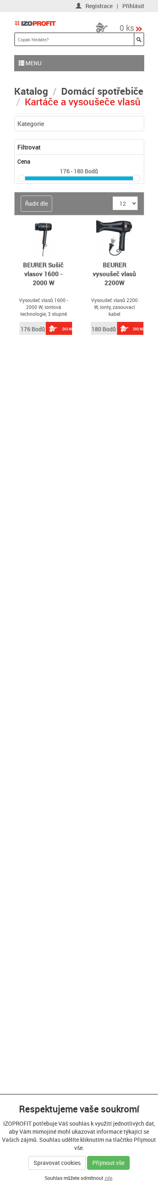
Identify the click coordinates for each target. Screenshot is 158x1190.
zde (108, 1178)
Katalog (31, 91)
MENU (32, 63)
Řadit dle (36, 203)
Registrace (99, 6)
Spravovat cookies (57, 1163)
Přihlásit (133, 6)
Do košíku (72, 329)
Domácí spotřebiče (102, 91)
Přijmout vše (108, 1163)
